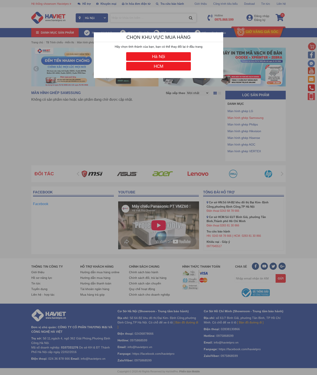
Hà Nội (158, 56)
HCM (158, 66)
